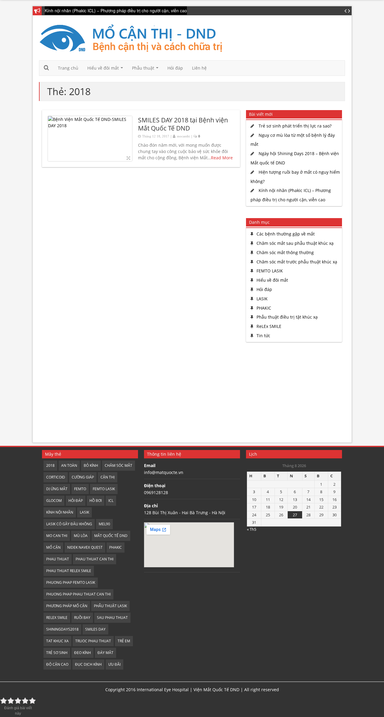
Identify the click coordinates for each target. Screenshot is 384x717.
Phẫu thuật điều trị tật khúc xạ (287, 317)
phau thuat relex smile (68, 570)
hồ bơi (95, 500)
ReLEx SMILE (268, 326)
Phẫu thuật (146, 69)
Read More (222, 157)
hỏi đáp (75, 500)
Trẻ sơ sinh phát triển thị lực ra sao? (295, 126)
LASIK (262, 299)
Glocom (54, 500)
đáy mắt (105, 652)
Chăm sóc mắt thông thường (285, 252)
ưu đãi (114, 664)
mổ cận (53, 547)
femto (80, 488)
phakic (115, 547)
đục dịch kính (88, 664)
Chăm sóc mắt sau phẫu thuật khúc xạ (295, 243)
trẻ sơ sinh (57, 652)
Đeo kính (82, 652)
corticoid (55, 477)
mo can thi (56, 535)
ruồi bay (82, 617)
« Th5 (251, 529)
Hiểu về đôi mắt (106, 69)
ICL (110, 500)
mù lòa (81, 535)
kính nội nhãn (59, 512)
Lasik (84, 512)
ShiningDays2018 (62, 629)
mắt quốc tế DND (111, 535)
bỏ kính (91, 465)
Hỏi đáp (175, 68)
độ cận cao (57, 664)
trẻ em (124, 641)
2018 (50, 465)
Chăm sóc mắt (118, 465)
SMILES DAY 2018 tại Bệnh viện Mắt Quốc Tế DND (183, 124)
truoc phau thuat (93, 641)
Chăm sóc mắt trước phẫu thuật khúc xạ (296, 262)
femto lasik (104, 488)
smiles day (95, 629)
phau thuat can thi (94, 559)
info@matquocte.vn (163, 472)
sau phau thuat (112, 617)
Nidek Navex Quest (85, 547)
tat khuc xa (57, 641)
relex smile (57, 617)
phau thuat (57, 559)
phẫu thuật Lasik (110, 605)
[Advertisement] (293, 393)
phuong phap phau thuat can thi (78, 594)
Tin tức (263, 335)
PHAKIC (263, 308)
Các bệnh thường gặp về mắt (285, 234)
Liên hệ (199, 68)
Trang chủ (68, 68)
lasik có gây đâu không (69, 523)
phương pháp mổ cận (66, 605)
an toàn (69, 465)
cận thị (107, 477)
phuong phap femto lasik (70, 582)
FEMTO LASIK (269, 271)
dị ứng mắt (57, 488)
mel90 (104, 523)
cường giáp (83, 477)
